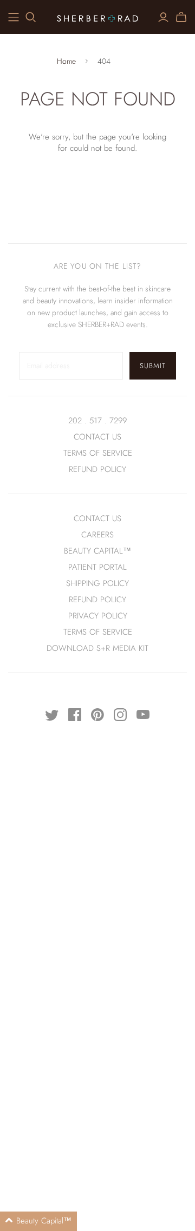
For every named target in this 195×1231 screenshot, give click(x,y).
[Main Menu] (13, 17)
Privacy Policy (97, 616)
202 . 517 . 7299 (97, 421)
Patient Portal (97, 567)
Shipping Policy (97, 583)
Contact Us (97, 437)
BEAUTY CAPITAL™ (97, 551)
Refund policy (97, 469)
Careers (97, 535)
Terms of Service (97, 453)
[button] (38, 1221)
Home (66, 61)
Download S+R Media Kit (97, 648)
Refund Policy (97, 599)
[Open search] (30, 17)
